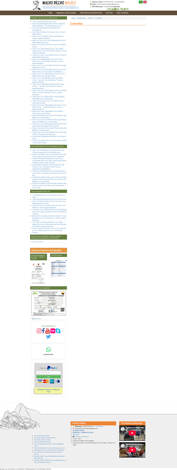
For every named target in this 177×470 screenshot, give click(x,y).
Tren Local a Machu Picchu (42, 442)
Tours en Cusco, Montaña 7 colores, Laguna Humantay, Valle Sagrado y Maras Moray (46, 237)
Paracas (90, 18)
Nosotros (109, 13)
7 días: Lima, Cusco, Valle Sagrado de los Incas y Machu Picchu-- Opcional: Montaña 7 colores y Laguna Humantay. (49, 92)
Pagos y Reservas (122, 13)
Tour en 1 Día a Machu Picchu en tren (44, 21)
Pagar (48, 376)
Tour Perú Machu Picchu (41, 436)
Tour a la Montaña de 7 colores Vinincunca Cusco (49, 448)
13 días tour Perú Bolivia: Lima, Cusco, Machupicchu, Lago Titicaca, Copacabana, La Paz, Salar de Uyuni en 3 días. (49, 173)
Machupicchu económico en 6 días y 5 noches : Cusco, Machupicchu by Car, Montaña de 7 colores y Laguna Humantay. (49, 218)
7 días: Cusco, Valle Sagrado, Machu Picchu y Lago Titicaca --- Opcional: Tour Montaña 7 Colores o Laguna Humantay (48, 86)
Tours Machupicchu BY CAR (40, 191)
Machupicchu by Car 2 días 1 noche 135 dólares (49, 450)
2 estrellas (98, 18)
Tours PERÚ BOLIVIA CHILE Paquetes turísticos (47, 146)
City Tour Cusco (37, 241)
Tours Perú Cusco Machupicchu (91, 13)
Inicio (50, 13)
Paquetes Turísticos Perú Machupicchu (44, 18)
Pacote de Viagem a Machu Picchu (45, 438)
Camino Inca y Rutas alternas (66, 13)
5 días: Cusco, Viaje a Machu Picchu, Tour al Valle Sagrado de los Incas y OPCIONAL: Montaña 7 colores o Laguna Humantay (49, 51)
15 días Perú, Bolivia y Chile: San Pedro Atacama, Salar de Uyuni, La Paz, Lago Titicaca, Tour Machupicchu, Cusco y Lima (49, 185)
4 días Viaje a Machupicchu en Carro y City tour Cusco (49, 199)
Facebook (76, 434)
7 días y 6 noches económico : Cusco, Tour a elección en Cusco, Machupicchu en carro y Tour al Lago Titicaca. (49, 230)
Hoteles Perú (81, 18)
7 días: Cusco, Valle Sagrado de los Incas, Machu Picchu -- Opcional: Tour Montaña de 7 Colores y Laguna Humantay (47, 80)
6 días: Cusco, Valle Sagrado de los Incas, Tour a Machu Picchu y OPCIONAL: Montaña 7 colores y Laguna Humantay (48, 61)
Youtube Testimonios (82, 436)
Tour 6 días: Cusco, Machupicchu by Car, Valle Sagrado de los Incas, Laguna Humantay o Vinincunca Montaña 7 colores (49, 212)
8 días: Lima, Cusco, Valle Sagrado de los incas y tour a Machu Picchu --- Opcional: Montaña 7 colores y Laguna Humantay (49, 107)
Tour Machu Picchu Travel (42, 440)
